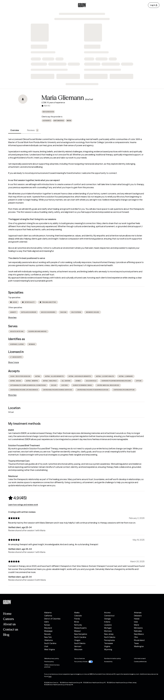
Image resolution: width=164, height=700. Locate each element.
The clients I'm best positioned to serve (26, 258)
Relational (13, 476)
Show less (12, 317)
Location (14, 408)
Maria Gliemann (63, 97)
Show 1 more (13, 362)
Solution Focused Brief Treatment (24, 445)
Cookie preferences (140, 661)
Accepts (14, 371)
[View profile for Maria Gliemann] (22, 109)
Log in (152, 5)
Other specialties (15, 307)
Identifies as (16, 339)
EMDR (11, 430)
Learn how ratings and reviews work (23, 504)
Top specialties (14, 297)
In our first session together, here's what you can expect (34, 180)
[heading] (17, 497)
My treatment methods (24, 423)
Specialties (15, 292)
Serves (12, 326)
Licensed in (16, 352)
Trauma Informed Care (18, 461)
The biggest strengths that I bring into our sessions (32, 219)
